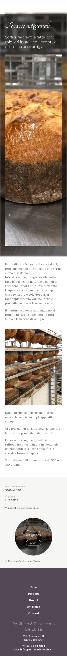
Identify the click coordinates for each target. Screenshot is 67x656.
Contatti (33, 617)
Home (33, 591)
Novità (33, 604)
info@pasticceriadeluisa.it (37, 653)
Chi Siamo (33, 610)
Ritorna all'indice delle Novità (23, 565)
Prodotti (33, 597)
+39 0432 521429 (35, 649)
